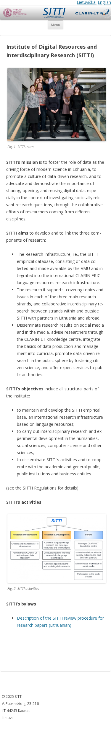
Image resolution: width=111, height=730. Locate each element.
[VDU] (14, 13)
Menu (55, 24)
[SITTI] (54, 13)
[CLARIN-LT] (92, 13)
